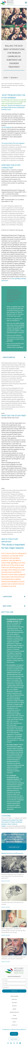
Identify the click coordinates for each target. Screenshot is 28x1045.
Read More (5, 881)
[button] (26, 2)
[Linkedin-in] (11, 1043)
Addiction (14, 999)
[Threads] (17, 1043)
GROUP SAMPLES (9, 357)
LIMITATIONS (7, 596)
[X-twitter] (14, 1043)
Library (14, 1009)
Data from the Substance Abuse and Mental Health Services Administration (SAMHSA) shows (13, 107)
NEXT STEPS (7, 606)
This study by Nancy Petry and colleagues (13, 143)
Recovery (14, 1002)
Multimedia (14, 1018)
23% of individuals (6, 127)
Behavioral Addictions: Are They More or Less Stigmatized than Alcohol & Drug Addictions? (12, 876)
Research (14, 78)
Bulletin (14, 1005)
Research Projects (14, 1012)
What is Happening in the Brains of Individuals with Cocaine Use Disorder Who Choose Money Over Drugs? (13, 930)
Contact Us (14, 1025)
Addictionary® (14, 996)
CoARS (14, 1015)
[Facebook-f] (8, 1043)
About (14, 1021)
